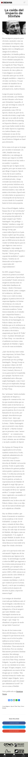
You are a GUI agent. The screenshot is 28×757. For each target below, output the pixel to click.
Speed (12, 706)
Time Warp (17, 706)
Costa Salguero (6, 706)
